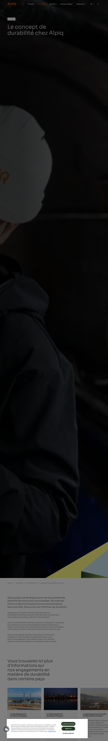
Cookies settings (68, 733)
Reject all (68, 728)
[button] (6, 729)
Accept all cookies (68, 724)
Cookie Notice (52, 731)
